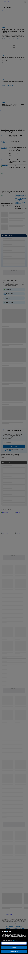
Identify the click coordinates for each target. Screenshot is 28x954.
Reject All (14, 947)
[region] (14, 941)
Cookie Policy (15, 940)
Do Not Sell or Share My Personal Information (14, 943)
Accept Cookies (14, 951)
